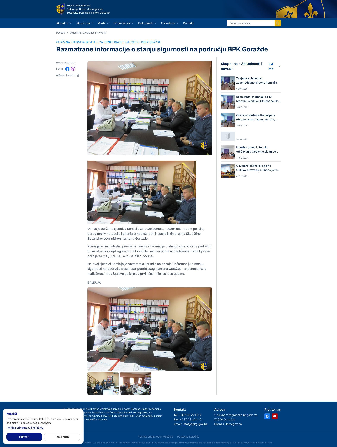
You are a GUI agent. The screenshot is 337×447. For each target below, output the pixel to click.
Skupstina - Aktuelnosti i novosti (87, 32)
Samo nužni (62, 437)
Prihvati (24, 437)
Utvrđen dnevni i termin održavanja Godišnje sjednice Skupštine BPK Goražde (256, 150)
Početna (61, 32)
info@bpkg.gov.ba (195, 424)
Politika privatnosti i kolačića (155, 436)
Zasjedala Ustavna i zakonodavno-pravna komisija (256, 80)
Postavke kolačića (188, 436)
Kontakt (188, 23)
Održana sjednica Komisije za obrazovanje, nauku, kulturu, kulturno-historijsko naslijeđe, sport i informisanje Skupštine (256, 117)
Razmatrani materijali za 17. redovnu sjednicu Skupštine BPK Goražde (258, 99)
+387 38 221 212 (190, 415)
